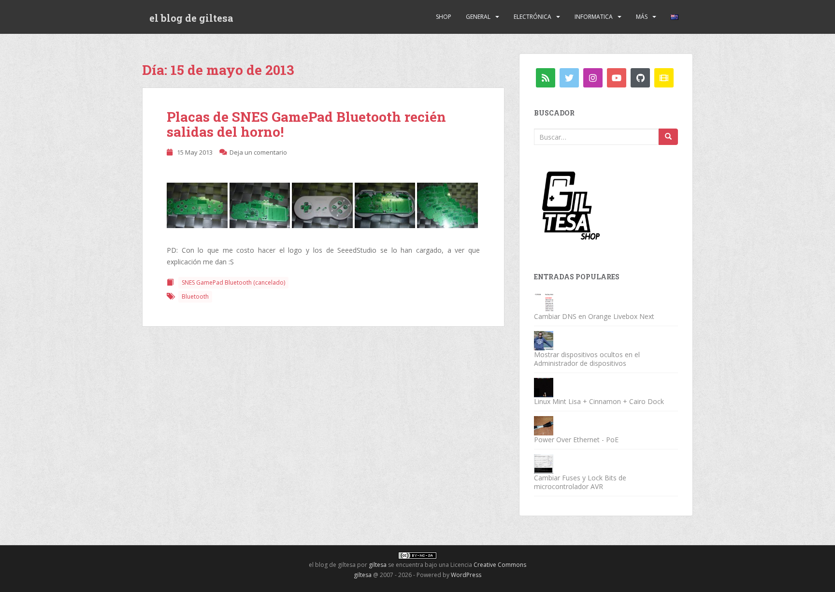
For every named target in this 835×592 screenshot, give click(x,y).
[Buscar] (668, 137)
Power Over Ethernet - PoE (576, 439)
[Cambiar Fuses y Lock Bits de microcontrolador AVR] (543, 463)
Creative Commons (500, 565)
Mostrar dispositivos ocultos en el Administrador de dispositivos (587, 359)
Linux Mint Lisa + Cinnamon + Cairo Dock (599, 401)
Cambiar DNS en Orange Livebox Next (594, 316)
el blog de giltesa (191, 18)
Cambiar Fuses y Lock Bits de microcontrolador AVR (580, 482)
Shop (443, 17)
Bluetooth (195, 296)
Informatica (594, 17)
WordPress (466, 575)
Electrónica (532, 17)
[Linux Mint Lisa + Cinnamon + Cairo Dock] (543, 386)
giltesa (378, 565)
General (478, 17)
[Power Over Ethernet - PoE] (543, 425)
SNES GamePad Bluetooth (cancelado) (233, 282)
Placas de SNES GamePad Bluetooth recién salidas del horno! (306, 124)
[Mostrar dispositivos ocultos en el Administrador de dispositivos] (543, 340)
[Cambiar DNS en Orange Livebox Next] (543, 301)
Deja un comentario (258, 152)
